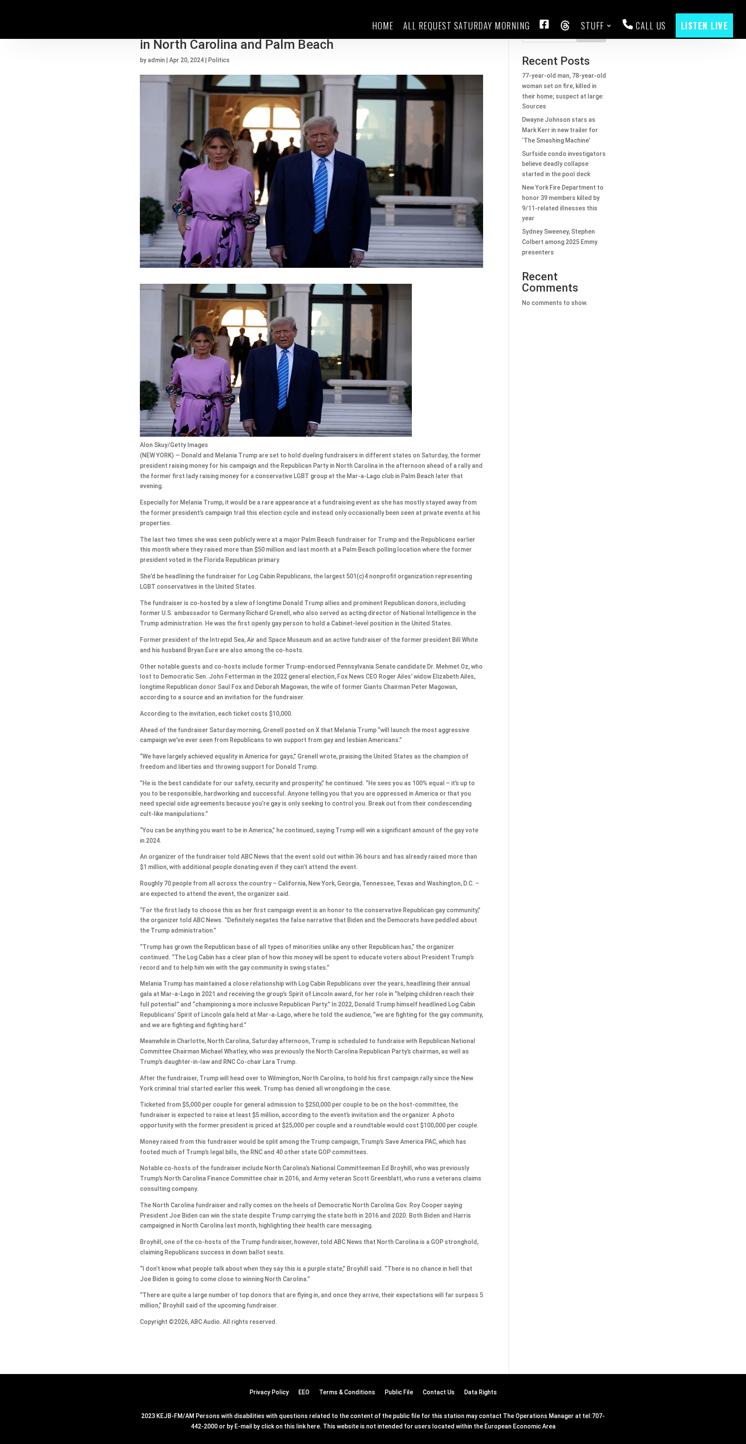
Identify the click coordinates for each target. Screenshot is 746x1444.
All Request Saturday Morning (466, 25)
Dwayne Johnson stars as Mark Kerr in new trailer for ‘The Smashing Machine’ (560, 130)
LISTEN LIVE (704, 25)
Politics (219, 60)
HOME (383, 25)
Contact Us (439, 1392)
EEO (304, 1392)
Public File (399, 1392)
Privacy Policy (269, 1392)
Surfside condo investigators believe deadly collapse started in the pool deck (564, 164)
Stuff (592, 25)
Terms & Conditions (347, 1392)
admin (156, 60)
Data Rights (480, 1392)
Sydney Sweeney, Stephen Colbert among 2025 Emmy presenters (559, 242)
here (313, 1426)
